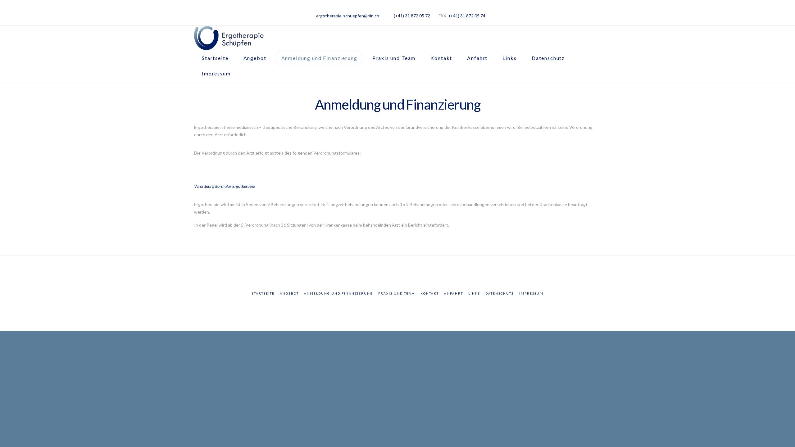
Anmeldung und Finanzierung (338, 293)
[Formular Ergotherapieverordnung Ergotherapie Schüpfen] (203, 171)
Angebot (289, 293)
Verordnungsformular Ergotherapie (224, 186)
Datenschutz (499, 293)
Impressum (531, 293)
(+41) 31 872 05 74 (467, 15)
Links (474, 293)
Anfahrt (453, 293)
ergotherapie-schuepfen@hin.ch (347, 15)
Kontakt (429, 293)
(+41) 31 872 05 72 (412, 15)
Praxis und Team (396, 293)
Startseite (263, 293)
